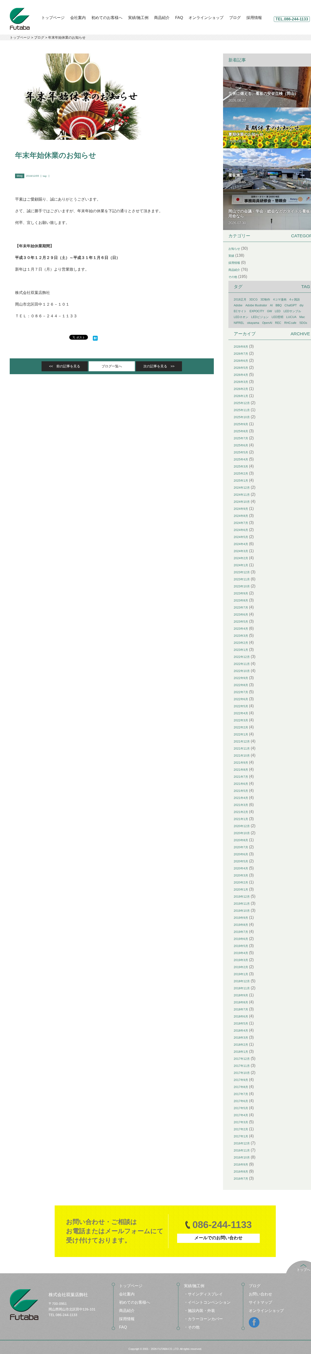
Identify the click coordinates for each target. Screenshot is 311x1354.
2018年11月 (242, 988)
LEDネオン (241, 317)
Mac (302, 317)
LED (278, 311)
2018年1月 (241, 1051)
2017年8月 (241, 1087)
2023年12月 (242, 572)
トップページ (53, 18)
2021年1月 (241, 819)
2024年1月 (241, 565)
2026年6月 (241, 361)
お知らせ (234, 248)
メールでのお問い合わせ (218, 1237)
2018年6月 (241, 1016)
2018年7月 (241, 1009)
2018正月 (240, 299)
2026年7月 (241, 353)
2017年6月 (241, 1101)
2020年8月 (241, 840)
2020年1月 (241, 889)
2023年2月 (241, 643)
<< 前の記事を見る (64, 366)
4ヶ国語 (294, 299)
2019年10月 (242, 910)
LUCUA (291, 317)
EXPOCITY (257, 311)
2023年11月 (242, 579)
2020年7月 (241, 847)
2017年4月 (241, 1115)
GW (269, 311)
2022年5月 (241, 706)
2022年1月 (241, 734)
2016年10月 (242, 1157)
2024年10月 (242, 502)
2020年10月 (242, 833)
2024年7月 (241, 523)
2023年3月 (241, 635)
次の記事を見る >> (158, 366)
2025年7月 (241, 438)
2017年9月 (241, 1080)
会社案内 (78, 18)
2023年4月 (241, 628)
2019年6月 (241, 939)
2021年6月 (241, 784)
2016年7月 (241, 1178)
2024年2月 (241, 558)
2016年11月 (242, 1150)
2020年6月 (241, 854)
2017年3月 (241, 1122)
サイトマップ (260, 1302)
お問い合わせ (260, 1294)
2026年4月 (241, 375)
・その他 (191, 1327)
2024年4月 (241, 544)
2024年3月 (241, 551)
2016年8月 (241, 1171)
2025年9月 (241, 424)
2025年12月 (242, 403)
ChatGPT (291, 305)
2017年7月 (241, 1094)
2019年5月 (241, 946)
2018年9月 (241, 995)
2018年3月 (241, 1037)
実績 (231, 255)
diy (301, 305)
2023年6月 (241, 614)
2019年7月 (241, 932)
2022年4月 (241, 713)
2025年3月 (241, 466)
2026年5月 (241, 368)
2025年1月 (241, 480)
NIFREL (239, 323)
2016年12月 (242, 1143)
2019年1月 (241, 974)
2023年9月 (241, 593)
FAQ (179, 18)
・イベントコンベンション (207, 1302)
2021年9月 (241, 762)
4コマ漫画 (279, 299)
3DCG (253, 299)
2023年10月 (242, 586)
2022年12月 (242, 657)
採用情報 (254, 18)
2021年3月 (241, 805)
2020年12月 (242, 826)
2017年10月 (242, 1073)
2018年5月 (241, 1023)
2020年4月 (241, 868)
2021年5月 (241, 791)
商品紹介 (162, 18)
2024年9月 (241, 509)
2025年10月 (242, 417)
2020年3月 (241, 875)
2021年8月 (241, 769)
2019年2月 (241, 967)
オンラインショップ (206, 18)
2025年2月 (241, 473)
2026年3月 (241, 382)
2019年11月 (242, 903)
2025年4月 (241, 459)
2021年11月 (242, 748)
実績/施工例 (138, 18)
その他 (232, 277)
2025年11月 (242, 410)
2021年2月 (241, 812)
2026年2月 (241, 389)
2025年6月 (241, 445)
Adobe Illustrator (256, 305)
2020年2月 (241, 882)
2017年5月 (241, 1108)
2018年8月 (241, 1002)
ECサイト (240, 311)
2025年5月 (241, 452)
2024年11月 (242, 494)
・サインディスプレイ (203, 1294)
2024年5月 (241, 537)
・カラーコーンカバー (203, 1319)
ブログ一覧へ (112, 366)
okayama (253, 323)
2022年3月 (241, 720)
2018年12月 (242, 981)
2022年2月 (241, 727)
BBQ (279, 305)
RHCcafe (290, 323)
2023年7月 (241, 607)
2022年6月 (241, 699)
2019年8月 (241, 925)
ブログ (235, 18)
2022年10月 (242, 671)
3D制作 (265, 299)
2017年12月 (242, 1059)
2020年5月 (241, 861)
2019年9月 (241, 918)
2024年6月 (241, 530)
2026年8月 (241, 346)
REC (278, 323)
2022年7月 (241, 692)
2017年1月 (241, 1136)
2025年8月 (241, 431)
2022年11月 (242, 664)
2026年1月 (241, 396)
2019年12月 (242, 896)
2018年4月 (241, 1030)
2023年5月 (241, 621)
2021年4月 (241, 798)
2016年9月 (241, 1164)
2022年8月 (241, 685)
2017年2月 (241, 1129)
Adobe (238, 305)
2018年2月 (241, 1044)
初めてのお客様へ (106, 18)
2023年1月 (241, 650)
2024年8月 (241, 516)
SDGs (303, 323)
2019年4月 (241, 953)
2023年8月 (241, 600)
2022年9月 (241, 678)
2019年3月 (241, 960)
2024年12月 (242, 487)
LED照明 (277, 317)
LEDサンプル (292, 311)
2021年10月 (242, 755)
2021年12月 (242, 741)
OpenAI (267, 323)
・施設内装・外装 (199, 1311)
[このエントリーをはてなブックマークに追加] (95, 338)
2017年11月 (242, 1066)
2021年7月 (241, 777)
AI (271, 305)
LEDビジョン (260, 317)
